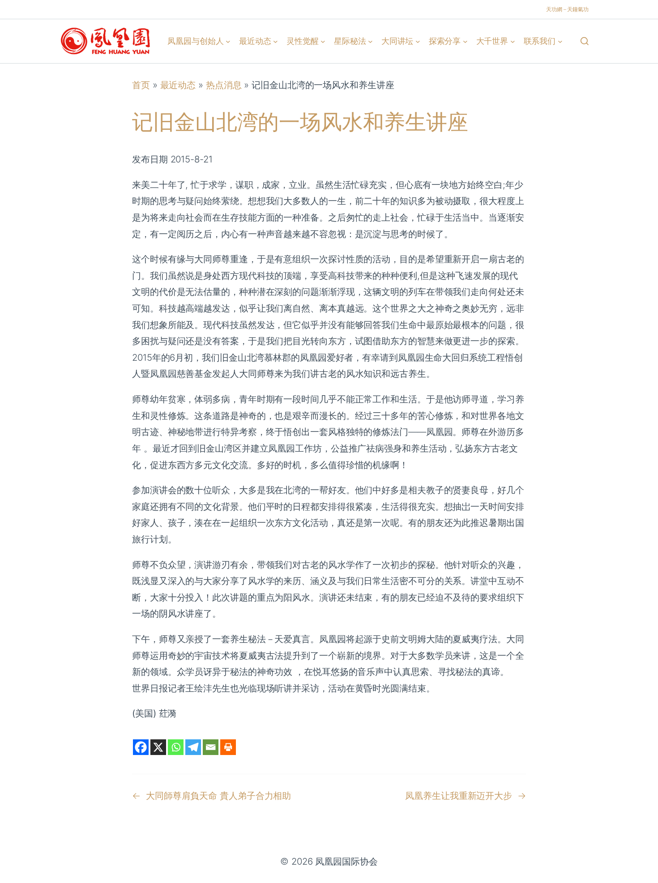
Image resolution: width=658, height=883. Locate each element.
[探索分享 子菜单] (465, 40)
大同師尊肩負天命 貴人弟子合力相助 (218, 795)
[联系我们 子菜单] (560, 40)
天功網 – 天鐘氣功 (567, 9)
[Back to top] (640, 870)
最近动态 (178, 84)
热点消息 (224, 84)
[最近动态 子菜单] (275, 40)
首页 (141, 84)
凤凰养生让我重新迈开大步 (458, 795)
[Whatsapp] (176, 747)
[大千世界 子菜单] (512, 40)
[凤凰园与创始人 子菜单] (228, 40)
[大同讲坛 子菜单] (417, 40)
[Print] (228, 747)
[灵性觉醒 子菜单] (322, 40)
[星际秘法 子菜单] (370, 40)
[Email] (210, 747)
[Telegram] (193, 747)
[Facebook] (141, 747)
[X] (158, 747)
